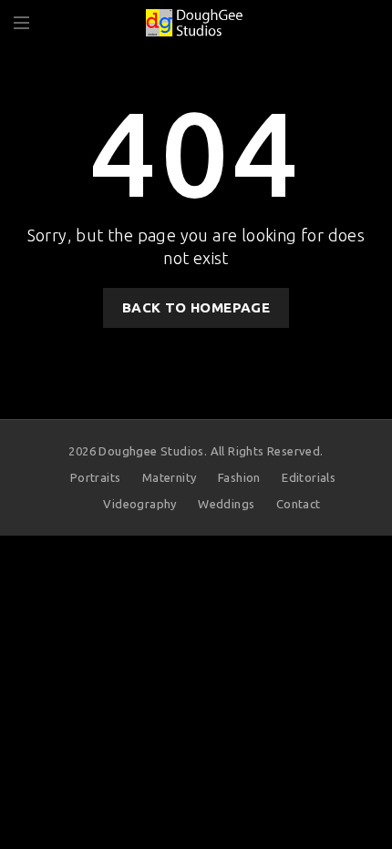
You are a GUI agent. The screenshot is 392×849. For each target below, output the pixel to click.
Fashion (239, 477)
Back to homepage (196, 307)
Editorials (308, 477)
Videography (139, 503)
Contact (298, 503)
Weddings (226, 503)
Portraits (95, 477)
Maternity (169, 477)
